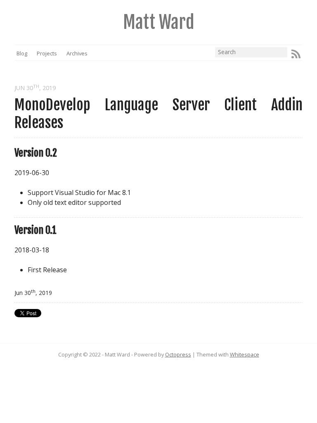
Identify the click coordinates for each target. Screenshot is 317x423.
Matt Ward (158, 22)
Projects (47, 53)
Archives (76, 53)
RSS (295, 54)
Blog (22, 53)
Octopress (178, 354)
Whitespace (244, 354)
